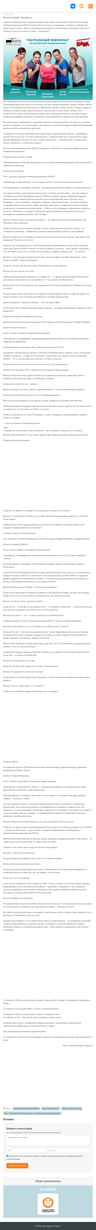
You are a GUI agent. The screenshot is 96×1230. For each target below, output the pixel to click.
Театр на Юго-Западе (72, 1108)
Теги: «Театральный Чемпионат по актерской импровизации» (32, 1113)
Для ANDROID (48, 1189)
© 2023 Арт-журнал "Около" (48, 1226)
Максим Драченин (50, 1108)
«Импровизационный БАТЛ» (26, 1108)
